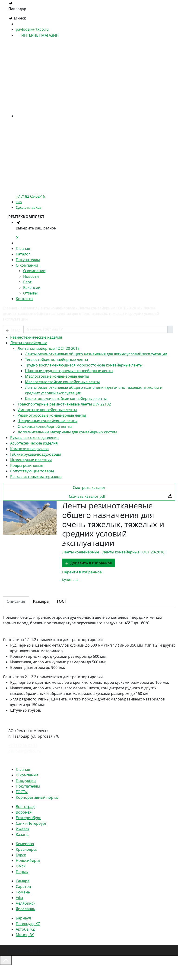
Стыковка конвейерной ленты (45, 426)
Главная (23, 248)
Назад (15, 330)
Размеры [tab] (41, 601)
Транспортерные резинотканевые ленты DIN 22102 (64, 404)
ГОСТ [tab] (61, 601)
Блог (27, 282)
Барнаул (23, 918)
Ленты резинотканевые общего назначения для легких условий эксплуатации (96, 354)
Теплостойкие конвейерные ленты (56, 359)
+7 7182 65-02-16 (23, 745)
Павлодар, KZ (28, 923)
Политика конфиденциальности (37, 760)
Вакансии (31, 287)
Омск (20, 866)
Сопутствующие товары (32, 471)
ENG (19, 202)
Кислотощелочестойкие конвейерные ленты (66, 398)
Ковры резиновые (26, 465)
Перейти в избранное (82, 572)
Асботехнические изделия (34, 443)
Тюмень (23, 892)
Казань (22, 834)
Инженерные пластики (31, 459)
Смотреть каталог (89, 487)
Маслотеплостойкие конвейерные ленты (62, 381)
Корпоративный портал (37, 797)
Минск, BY (25, 934)
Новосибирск (28, 860)
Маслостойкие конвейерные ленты (57, 376)
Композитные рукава (29, 448)
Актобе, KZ (25, 929)
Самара (22, 880)
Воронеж (24, 812)
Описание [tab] (16, 601)
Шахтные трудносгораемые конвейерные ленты (69, 370)
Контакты (24, 298)
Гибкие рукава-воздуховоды (35, 454)
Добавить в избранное (91, 563)
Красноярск (26, 849)
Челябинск (25, 903)
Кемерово (25, 843)
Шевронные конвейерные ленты (47, 420)
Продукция (26, 780)
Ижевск (22, 828)
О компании (27, 265)
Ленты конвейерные (28, 342)
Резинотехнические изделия (36, 337)
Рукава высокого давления (34, 437)
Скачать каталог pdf (87, 496)
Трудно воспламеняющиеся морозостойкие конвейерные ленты (84, 365)
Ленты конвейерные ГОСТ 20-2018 (48, 348)
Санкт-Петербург (31, 823)
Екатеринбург (28, 817)
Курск (21, 854)
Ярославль (25, 908)
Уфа (19, 897)
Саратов (23, 886)
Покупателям (28, 259)
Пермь (22, 871)
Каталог (23, 254)
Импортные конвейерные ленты (47, 409)
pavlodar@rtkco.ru (32, 29)
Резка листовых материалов (35, 476)
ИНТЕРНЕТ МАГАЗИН (40, 35)
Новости (31, 276)
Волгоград (25, 806)
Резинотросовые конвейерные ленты (52, 415)
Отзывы (30, 293)
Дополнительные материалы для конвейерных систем (67, 432)
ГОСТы (22, 791)
